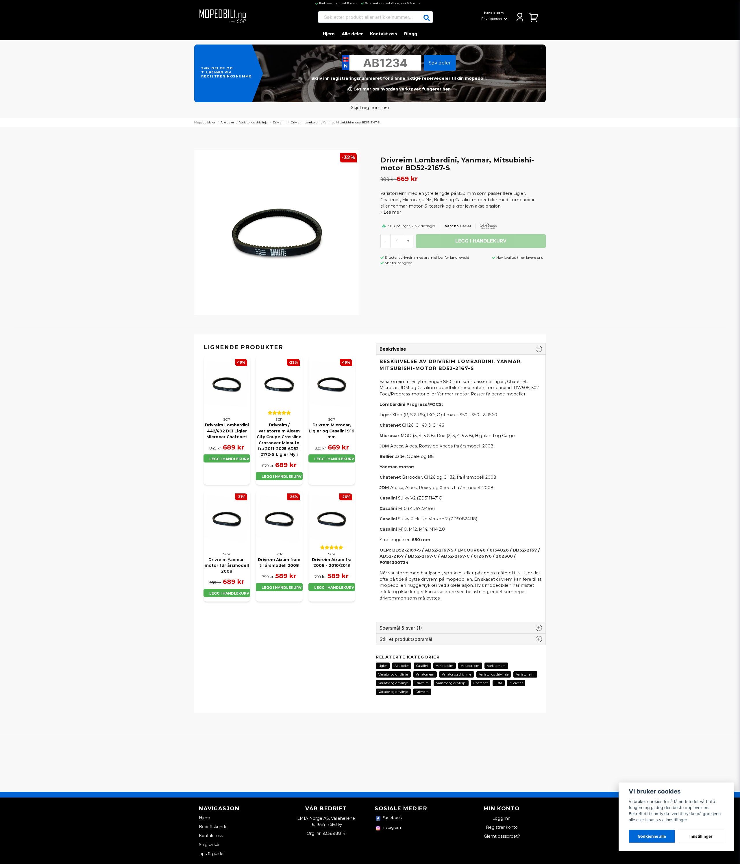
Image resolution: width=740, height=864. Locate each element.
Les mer (392, 212)
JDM (498, 683)
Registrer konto (502, 827)
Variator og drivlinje (253, 122)
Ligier (382, 666)
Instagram (391, 827)
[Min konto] (520, 17)
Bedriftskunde (213, 826)
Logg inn (502, 818)
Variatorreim (525, 674)
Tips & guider (212, 853)
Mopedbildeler (204, 122)
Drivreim (279, 122)
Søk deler (440, 63)
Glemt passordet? (502, 836)
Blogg (410, 33)
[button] (426, 18)
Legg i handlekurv (229, 459)
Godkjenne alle (652, 836)
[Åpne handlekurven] (534, 17)
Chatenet (480, 683)
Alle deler (352, 33)
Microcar (516, 683)
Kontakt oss (383, 33)
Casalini (422, 666)
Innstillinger (701, 836)
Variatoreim (444, 666)
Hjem (329, 33)
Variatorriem (470, 666)
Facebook (392, 817)
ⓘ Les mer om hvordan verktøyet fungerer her (399, 89)
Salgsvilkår (209, 844)
